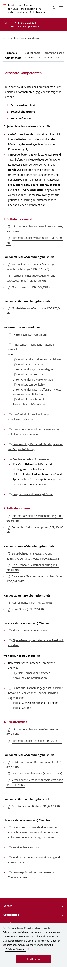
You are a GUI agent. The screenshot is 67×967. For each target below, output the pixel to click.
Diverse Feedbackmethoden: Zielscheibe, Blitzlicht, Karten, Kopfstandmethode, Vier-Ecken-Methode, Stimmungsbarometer (34, 833)
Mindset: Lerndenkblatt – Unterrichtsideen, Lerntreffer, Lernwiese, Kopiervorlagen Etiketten (37, 390)
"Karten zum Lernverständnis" (31, 335)
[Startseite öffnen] (5, 24)
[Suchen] (54, 7)
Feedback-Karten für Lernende (31, 460)
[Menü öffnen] (61, 8)
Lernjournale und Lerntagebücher (33, 494)
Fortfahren (33, 959)
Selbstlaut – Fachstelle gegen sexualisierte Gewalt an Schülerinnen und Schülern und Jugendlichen (35, 693)
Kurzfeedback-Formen (26, 848)
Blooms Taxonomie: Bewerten (30, 631)
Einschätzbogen (27, 23)
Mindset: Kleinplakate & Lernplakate (39, 360)
